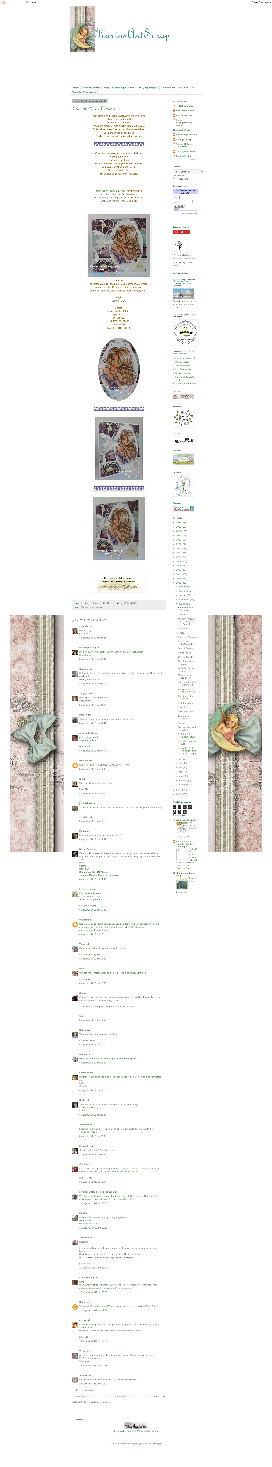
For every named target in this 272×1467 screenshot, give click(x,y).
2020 (179, 548)
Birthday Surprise (186, 703)
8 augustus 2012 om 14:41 (92, 839)
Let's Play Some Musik (186, 669)
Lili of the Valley (183, 369)
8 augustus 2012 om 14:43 (92, 879)
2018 (179, 557)
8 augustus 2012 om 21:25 (92, 1044)
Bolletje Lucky (183, 139)
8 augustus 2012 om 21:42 (92, 1062)
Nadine (83, 1054)
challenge (109, 119)
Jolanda (83, 626)
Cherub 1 (182, 707)
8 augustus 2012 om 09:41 (92, 723)
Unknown (84, 919)
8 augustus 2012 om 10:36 (92, 769)
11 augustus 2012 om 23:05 (93, 1267)
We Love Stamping (186, 820)
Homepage (119, 1396)
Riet (81, 779)
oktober (183, 595)
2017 (179, 561)
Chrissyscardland (185, 151)
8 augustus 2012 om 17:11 (92, 934)
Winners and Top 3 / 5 (168, 88)
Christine (84, 1072)
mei (181, 767)
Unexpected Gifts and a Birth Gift (186, 690)
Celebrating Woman (184, 717)
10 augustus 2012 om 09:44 (93, 1182)
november (184, 591)
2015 (179, 570)
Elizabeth (84, 1146)
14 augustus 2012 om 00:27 (93, 1383)
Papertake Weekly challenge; (111, 190)
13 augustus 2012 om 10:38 (93, 1341)
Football (182, 723)
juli (180, 758)
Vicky (82, 944)
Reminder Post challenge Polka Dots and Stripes (187, 751)
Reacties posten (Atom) (99, 1402)
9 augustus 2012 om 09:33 (92, 1154)
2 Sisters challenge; (111, 194)
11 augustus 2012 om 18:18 (93, 1227)
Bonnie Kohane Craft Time (184, 145)
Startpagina (75, 88)
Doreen (83, 714)
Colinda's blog (184, 156)
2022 (179, 539)
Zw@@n (83, 693)
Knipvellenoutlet (183, 373)
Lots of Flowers (185, 648)
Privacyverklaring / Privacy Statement (84, 92)
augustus (183, 604)
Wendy (83, 1351)
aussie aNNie (183, 130)
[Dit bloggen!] (126, 603)
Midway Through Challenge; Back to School (187, 621)
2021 (179, 544)
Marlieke (83, 760)
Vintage (182, 633)
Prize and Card (185, 711)
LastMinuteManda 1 (185, 358)
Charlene (84, 1164)
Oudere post (159, 1396)
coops (82, 1320)
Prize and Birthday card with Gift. (187, 683)
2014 (179, 574)
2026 (179, 522)
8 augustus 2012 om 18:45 (92, 958)
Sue (81, 993)
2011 (178, 790)
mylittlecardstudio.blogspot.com (96, 1192)
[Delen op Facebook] (131, 603)
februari (183, 780)
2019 (179, 552)
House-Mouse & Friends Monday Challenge (184, 844)
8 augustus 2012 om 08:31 (92, 637)
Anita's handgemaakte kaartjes (184, 122)
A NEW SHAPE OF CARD (187, 88)
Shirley (83, 1302)
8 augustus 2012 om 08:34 (92, 659)
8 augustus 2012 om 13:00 (92, 793)
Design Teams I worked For (91, 88)
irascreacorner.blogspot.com (93, 930)
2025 (179, 527)
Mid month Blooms (192, 825)
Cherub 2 (182, 614)
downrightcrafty (87, 647)
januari (182, 784)
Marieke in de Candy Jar (185, 676)
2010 (179, 794)
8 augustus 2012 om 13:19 (92, 821)
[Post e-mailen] (117, 603)
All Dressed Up (182, 365)
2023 (179, 535)
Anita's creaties (184, 115)
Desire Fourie (86, 849)
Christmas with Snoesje (185, 697)
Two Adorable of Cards (186, 662)
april (181, 771)
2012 (179, 583)
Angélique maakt (185, 110)
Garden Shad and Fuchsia (187, 728)
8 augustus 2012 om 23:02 (92, 1136)
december (184, 586)
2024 (179, 531)
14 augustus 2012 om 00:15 (93, 1365)
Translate (183, 179)
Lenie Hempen (87, 889)
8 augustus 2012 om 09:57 (92, 750)
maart (182, 776)
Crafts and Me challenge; (113, 200)
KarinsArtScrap (184, 255)
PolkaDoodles (182, 362)
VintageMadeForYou (147, 1431)
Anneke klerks (87, 733)
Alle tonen (193, 160)
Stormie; (115, 300)
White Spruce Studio (185, 383)
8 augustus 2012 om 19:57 (92, 1020)
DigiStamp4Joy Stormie (91, 607)
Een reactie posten (85, 1390)
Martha (83, 1213)
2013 (179, 578)
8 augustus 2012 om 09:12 (92, 683)
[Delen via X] (128, 603)
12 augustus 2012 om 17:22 (93, 1310)
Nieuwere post (80, 1396)
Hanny (82, 1030)
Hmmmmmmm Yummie (185, 609)
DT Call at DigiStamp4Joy (186, 642)
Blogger (157, 1443)
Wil (81, 968)
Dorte (82, 1100)
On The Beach (185, 657)
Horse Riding (184, 652)
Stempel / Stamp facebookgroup (148, 88)
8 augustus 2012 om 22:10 (92, 1090)
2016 (179, 565)
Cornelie (83, 669)
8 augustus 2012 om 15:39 (92, 910)
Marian (83, 831)
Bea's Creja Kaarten (186, 134)
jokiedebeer (85, 803)
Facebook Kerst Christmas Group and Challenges (119, 88)
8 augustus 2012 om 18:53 (92, 983)
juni (181, 763)
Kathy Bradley (86, 1277)
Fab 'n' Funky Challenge (106, 197)
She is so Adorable (187, 637)
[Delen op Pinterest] (134, 603)
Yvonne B (84, 1237)
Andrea (83, 1375)
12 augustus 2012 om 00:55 (93, 1292)
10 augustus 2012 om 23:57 (93, 1203)
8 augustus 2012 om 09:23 (92, 705)
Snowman (183, 628)
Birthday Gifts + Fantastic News (187, 735)
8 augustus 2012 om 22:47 (92, 1115)
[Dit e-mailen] (123, 603)
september (184, 599)
